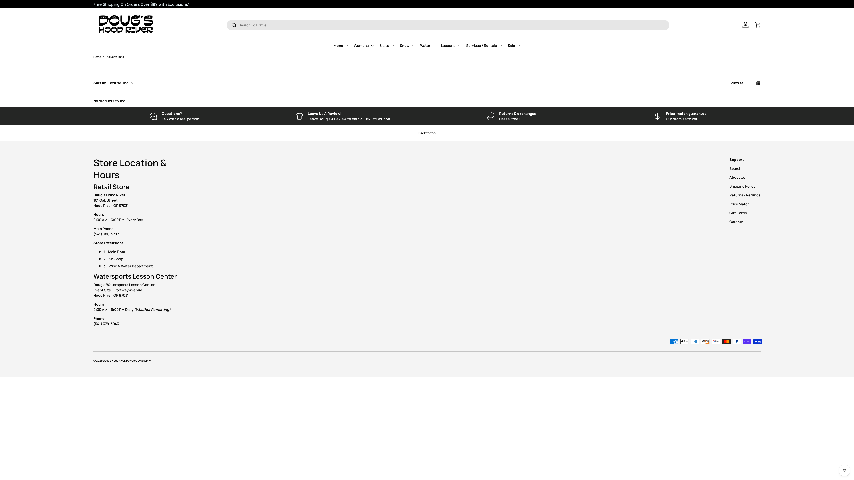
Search (735, 168)
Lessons (448, 45)
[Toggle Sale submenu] (518, 45)
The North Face (114, 57)
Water (425, 45)
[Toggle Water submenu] (434, 45)
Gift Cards (738, 212)
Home (97, 57)
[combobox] (448, 25)
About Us (737, 177)
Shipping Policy (742, 186)
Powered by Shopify (138, 360)
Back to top (427, 133)
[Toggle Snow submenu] (413, 45)
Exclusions (178, 4)
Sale (511, 45)
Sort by (99, 82)
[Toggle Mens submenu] (346, 45)
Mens (338, 45)
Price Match (739, 204)
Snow (404, 45)
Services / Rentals (481, 45)
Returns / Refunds (745, 195)
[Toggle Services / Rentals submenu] (500, 45)
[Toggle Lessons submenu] (459, 45)
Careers (736, 221)
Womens (361, 45)
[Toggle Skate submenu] (392, 45)
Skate (384, 45)
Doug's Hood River (114, 360)
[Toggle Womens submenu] (372, 45)
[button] (758, 25)
